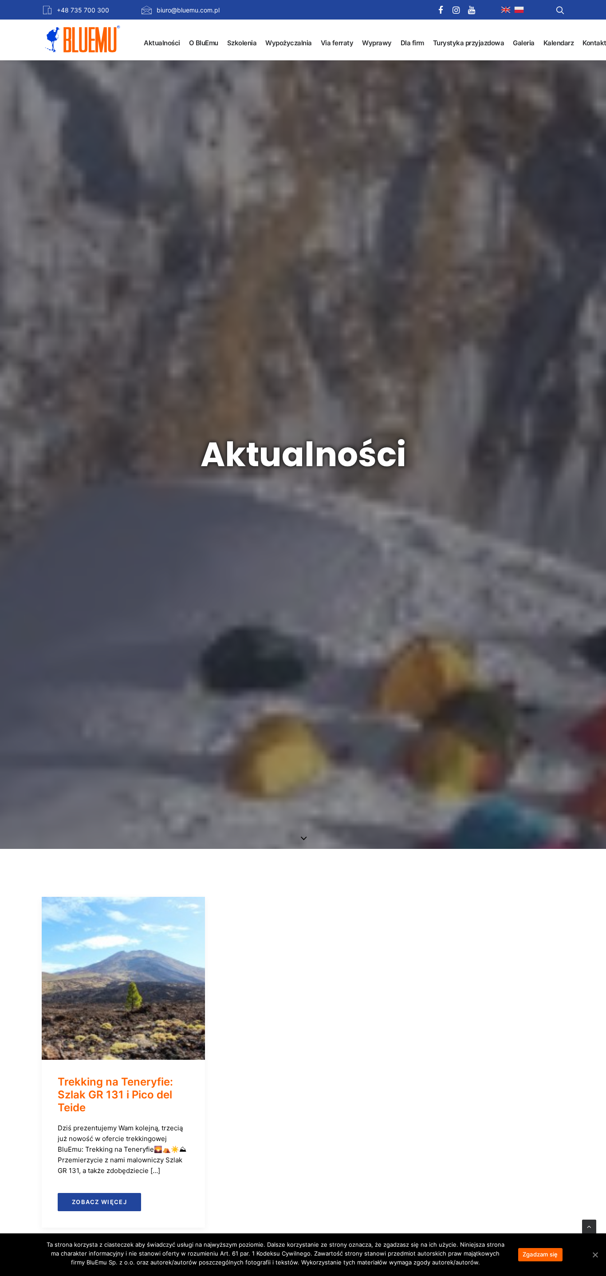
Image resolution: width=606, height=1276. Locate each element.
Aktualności (162, 43)
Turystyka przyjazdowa (468, 43)
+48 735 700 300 (83, 10)
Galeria (524, 43)
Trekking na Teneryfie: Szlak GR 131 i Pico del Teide (115, 1094)
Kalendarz (558, 43)
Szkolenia (242, 43)
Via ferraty (337, 43)
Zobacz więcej (99, 1201)
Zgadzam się (540, 1254)
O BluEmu (203, 43)
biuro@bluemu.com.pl (188, 10)
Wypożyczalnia (288, 43)
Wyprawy (377, 43)
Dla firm (412, 43)
